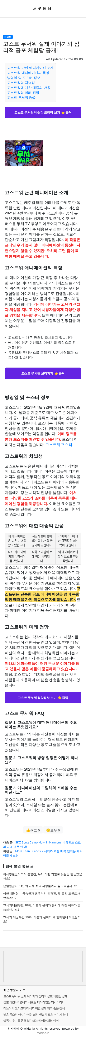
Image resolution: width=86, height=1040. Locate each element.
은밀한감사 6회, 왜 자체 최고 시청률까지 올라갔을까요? (40, 886)
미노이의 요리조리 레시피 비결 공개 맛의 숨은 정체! (34, 1008)
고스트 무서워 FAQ (21, 97)
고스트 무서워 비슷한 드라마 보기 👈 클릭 (43, 112)
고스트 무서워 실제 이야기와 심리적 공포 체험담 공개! (35, 996)
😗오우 (53, 830)
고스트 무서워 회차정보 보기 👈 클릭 (43, 697)
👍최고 (33, 830)
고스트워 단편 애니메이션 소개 (30, 68)
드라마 (8, 36)
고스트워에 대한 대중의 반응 (28, 88)
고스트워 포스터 (58, 444)
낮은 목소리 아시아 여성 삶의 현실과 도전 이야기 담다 (35, 1014)
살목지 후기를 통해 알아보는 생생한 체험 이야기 (32, 1020)
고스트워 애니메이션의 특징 (28, 73)
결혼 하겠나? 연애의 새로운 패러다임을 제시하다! (33, 1002)
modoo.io (43, 1033)
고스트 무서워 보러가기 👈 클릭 (43, 373)
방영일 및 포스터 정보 (23, 78)
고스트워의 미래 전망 (23, 92)
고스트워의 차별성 (21, 83)
